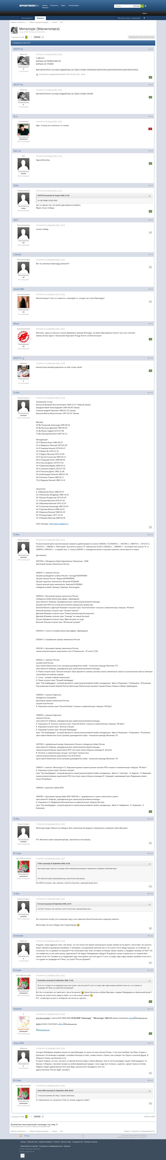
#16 (149, 936)
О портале (56, 1142)
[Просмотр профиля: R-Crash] (23, 866)
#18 (149, 1009)
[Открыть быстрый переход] (144, 18)
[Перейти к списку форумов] (29, 5)
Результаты (54, 5)
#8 (149, 289)
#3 (149, 116)
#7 (149, 254)
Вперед (37, 37)
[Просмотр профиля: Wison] (23, 336)
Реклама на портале (90, 1142)
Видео (63, 5)
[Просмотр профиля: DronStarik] (23, 949)
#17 (149, 970)
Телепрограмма (73, 5)
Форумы (40, 18)
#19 (149, 1043)
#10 (149, 358)
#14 (149, 853)
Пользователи (27, 18)
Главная (44, 5)
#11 (149, 393)
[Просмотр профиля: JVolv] (23, 198)
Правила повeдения (45, 1142)
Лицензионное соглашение (29, 1146)
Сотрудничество (77, 1142)
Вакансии (67, 1146)
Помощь (27, 1136)
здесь (131, 1018)
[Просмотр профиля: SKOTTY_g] (23, 371)
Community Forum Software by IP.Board (134, 1135)
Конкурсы (45, 7)
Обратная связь (32, 1142)
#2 (149, 85)
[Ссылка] (43, 1030)
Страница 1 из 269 (17, 37)
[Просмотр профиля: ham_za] (23, 164)
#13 (149, 819)
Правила (127, 1131)
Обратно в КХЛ (149, 1116)
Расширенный (145, 6)
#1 (149, 49)
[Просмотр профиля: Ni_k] (23, 129)
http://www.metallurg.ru (58, 524)
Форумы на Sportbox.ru (18, 1131)
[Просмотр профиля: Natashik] (23, 1022)
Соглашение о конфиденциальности (143, 1131)
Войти (145, 13)
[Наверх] (83, 1136)
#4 (149, 151)
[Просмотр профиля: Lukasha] (23, 267)
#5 (149, 185)
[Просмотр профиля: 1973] (23, 233)
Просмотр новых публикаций (129, 18)
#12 (149, 535)
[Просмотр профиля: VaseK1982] (23, 302)
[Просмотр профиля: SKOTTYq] (23, 60)
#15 (149, 894)
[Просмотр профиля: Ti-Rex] (23, 406)
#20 (149, 1080)
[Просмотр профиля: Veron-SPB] (23, 1056)
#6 (149, 220)
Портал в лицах (66, 1142)
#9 (149, 324)
